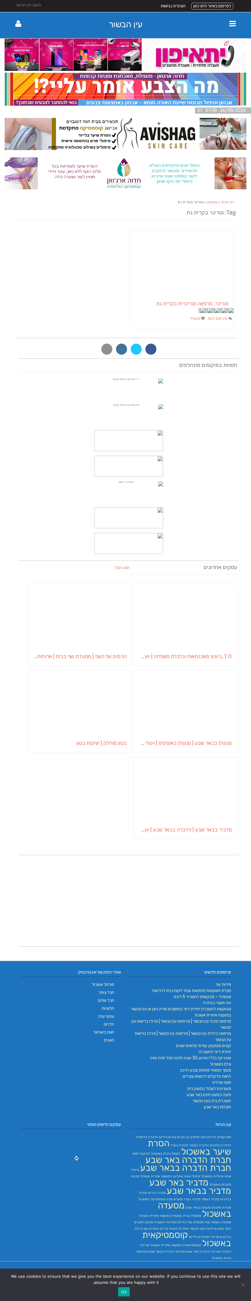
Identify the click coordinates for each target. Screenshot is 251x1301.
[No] (243, 1285)
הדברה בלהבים (220, 1145)
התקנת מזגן (141, 1154)
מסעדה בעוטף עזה (218, 1222)
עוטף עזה (106, 1016)
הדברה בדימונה (147, 1137)
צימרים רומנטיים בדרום (205, 1237)
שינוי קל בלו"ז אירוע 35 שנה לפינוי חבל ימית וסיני (190, 1058)
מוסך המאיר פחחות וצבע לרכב (205, 1070)
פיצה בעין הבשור (201, 1229)
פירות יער (223, 984)
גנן (187, 1137)
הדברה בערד (179, 1145)
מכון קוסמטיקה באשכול (155, 1199)
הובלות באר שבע (217, 1107)
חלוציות (108, 1008)
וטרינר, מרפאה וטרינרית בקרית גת (192, 303)
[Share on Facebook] (150, 349)
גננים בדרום (167, 1137)
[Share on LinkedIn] (121, 349)
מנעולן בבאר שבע (198, 1207)
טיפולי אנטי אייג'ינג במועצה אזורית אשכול (170, 1176)
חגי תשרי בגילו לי (217, 1002)
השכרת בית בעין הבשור (212, 1100)
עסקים (212, 202)
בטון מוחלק (198, 1137)
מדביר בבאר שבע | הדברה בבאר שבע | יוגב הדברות (178, 830)
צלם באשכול (220, 1064)
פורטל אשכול (103, 984)
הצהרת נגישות (173, 6)
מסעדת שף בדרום (191, 1222)
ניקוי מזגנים (222, 1229)
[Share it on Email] (106, 349)
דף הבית (227, 202)
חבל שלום (106, 1000)
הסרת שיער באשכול (189, 1147)
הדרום (109, 1024)
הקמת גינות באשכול (165, 1154)
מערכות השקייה (165, 1222)
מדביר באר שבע (178, 1182)
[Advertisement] (129, 902)
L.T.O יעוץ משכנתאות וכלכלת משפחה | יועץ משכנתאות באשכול (166, 656)
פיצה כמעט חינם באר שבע (209, 1094)
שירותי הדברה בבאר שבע (166, 1252)
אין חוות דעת (218, 318)
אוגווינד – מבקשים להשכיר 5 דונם (202, 996)
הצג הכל (121, 567)
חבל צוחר (106, 992)
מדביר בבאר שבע (199, 1191)
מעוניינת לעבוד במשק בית (209, 1088)
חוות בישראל (103, 1032)
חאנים (109, 1040)
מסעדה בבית (192, 1216)
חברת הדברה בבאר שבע (185, 1168)
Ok (124, 1291)
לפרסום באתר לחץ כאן (212, 6)
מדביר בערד (192, 1199)
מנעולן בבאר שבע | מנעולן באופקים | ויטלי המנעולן (180, 743)
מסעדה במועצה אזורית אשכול (160, 1216)
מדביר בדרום (157, 1193)
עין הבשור (125, 24)
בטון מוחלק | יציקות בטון (101, 743)
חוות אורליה (221, 1082)
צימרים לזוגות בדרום (174, 1229)
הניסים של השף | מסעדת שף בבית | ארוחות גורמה (75, 656)
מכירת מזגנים (221, 1207)
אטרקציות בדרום (219, 1137)
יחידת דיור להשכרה (215, 1051)
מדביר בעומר (210, 1199)
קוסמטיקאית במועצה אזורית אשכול (175, 1245)
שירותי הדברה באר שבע (203, 1252)
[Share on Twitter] (136, 349)
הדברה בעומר (199, 1145)
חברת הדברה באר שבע (188, 1160)
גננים (181, 1137)
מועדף (195, 318)
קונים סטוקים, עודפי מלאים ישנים (203, 1045)
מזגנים (178, 1199)
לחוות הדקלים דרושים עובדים (207, 1076)
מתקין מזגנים (143, 1222)
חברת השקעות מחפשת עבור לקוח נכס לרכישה (191, 990)
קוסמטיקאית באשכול (186, 1239)
